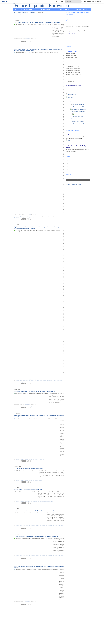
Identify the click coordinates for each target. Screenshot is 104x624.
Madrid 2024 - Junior (27, 9)
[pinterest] (62, 1)
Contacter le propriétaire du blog (73, 184)
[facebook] (57, 1)
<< (34, 610)
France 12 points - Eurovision (21, 12)
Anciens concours (62, 9)
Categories (32, 12)
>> (43, 610)
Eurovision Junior (45, 9)
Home (15, 8)
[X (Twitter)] (59, 1)
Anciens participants (81, 9)
